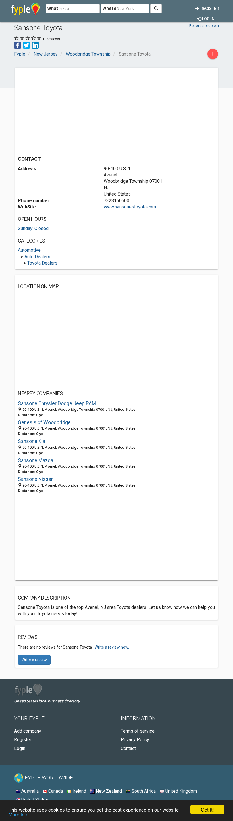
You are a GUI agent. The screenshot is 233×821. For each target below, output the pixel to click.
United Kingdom (180, 791)
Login (19, 748)
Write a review (34, 660)
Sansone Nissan (36, 479)
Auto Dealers (37, 256)
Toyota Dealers (42, 263)
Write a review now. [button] (112, 647)
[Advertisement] (65, 110)
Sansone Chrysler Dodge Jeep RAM (57, 403)
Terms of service (138, 731)
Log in (208, 19)
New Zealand (108, 791)
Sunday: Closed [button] (33, 228)
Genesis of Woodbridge (44, 422)
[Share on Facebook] (17, 45)
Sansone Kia (31, 441)
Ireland (78, 791)
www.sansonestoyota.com (130, 207)
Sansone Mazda (35, 460)
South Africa (143, 791)
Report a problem (204, 25)
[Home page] (25, 8)
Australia (29, 791)
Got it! (207, 809)
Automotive (29, 250)
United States (34, 799)
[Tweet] (26, 45)
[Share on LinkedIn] (35, 45)
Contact (128, 748)
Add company (27, 731)
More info (18, 814)
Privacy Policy (135, 739)
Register (209, 8)
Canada (55, 791)
